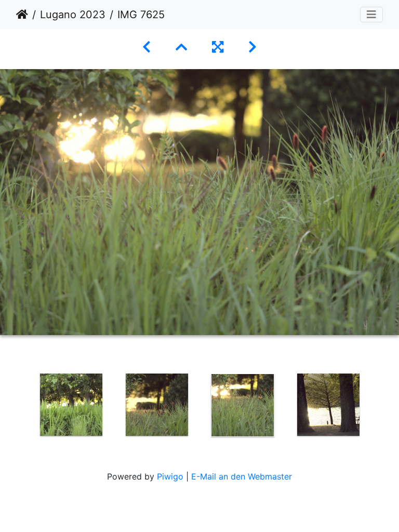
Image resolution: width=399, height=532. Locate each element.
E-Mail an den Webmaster (241, 476)
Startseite (22, 14)
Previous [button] (20, 407)
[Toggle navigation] (371, 14)
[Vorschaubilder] (181, 47)
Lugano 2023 (72, 14)
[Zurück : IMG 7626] (146, 47)
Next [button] (379, 407)
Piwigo (170, 476)
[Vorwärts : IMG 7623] (252, 47)
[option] (71, 405)
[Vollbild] (218, 47)
